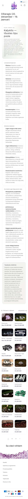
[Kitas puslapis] (19, 438)
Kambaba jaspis (18, 414)
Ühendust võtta (7, 482)
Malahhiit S (17, 399)
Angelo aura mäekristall (7, 414)
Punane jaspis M (5, 429)
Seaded (5, 462)
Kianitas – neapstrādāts (7, 338)
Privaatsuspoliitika (7, 469)
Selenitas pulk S (18, 384)
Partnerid (5, 475)
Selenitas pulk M (18, 338)
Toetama (5, 472)
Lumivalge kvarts (5, 399)
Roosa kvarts (4, 323)
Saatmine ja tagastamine (9, 465)
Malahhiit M (4, 384)
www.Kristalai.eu (12, 496)
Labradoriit (4, 368)
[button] (2, 5)
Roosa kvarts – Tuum (19, 353)
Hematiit (3, 353)
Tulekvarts (17, 429)
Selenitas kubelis (18, 323)
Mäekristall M (18, 368)
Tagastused (6, 478)
